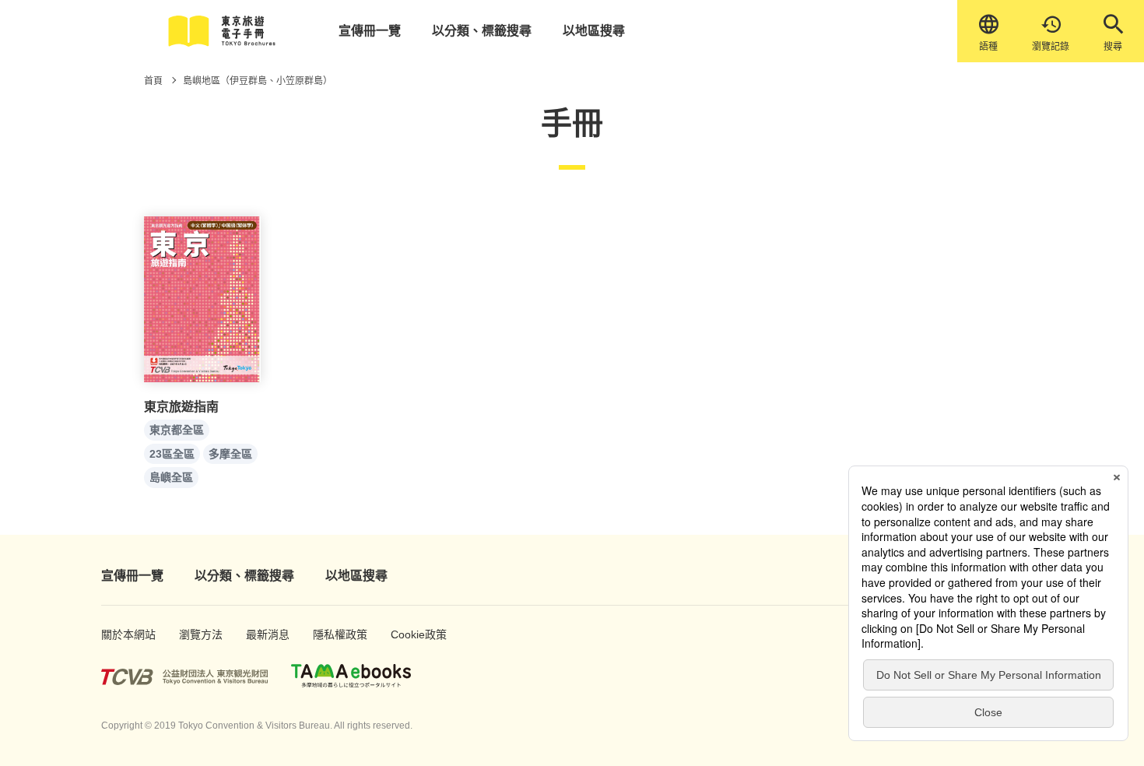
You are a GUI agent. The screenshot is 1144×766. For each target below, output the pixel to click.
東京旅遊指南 (181, 406)
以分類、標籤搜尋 (482, 30)
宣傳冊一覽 (370, 30)
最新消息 (262, 634)
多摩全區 (230, 454)
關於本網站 (120, 634)
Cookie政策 (410, 634)
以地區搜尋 (594, 30)
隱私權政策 (332, 634)
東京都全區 (176, 429)
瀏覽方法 (195, 634)
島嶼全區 (171, 477)
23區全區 (172, 454)
